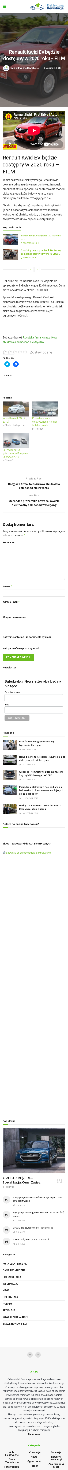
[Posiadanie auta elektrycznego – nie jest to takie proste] (45, 408)
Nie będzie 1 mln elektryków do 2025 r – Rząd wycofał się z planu (40, 807)
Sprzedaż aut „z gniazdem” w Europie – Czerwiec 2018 (15, 453)
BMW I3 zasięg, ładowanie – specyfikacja (33, 1227)
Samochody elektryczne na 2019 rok (31, 1239)
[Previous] (30, 269)
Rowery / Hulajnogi (15, 1317)
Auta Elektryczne (15, 1263)
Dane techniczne (14, 1270)
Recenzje (9, 1310)
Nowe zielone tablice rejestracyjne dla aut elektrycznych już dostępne (42, 758)
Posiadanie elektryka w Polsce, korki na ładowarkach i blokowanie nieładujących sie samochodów (41, 790)
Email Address (12, 692)
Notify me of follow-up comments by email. (27, 637)
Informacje (10, 1283)
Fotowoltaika (12, 1277)
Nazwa (8, 586)
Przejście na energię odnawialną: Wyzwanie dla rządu (37, 743)
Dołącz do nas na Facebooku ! (21, 824)
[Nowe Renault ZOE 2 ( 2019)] (16, 408)
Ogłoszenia (10, 1297)
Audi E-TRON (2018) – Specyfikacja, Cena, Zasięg (21, 1180)
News (6, 1290)
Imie (7, 704)
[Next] (37, 269)
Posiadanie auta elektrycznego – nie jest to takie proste (45, 422)
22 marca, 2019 (29, 258)
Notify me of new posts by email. (21, 648)
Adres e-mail (11, 602)
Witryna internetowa (14, 617)
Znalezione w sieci (15, 1323)
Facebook (34, 1434)
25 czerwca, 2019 (30, 243)
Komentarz (10, 542)
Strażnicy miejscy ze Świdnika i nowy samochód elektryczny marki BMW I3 (41, 252)
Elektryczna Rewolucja (26, 68)
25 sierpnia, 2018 (52, 68)
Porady (7, 1303)
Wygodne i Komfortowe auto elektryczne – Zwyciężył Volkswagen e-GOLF (42, 773)
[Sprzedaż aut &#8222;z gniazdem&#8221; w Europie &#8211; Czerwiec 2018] (16, 440)
